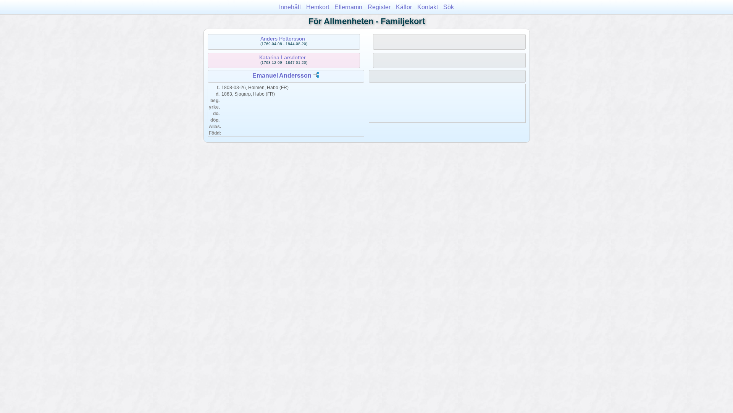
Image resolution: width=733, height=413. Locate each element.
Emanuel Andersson (282, 75)
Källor (404, 7)
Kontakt (427, 7)
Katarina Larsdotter (282, 57)
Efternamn (348, 7)
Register (379, 7)
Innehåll (290, 7)
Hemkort (317, 7)
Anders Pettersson (282, 39)
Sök (448, 7)
